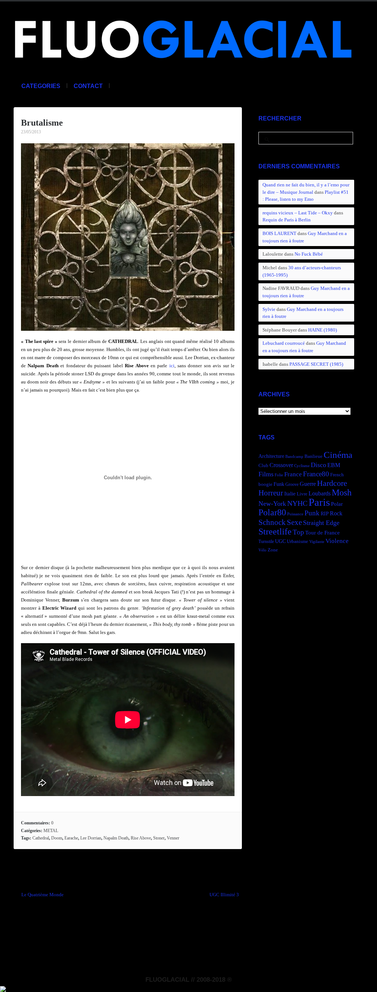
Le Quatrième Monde (42, 894)
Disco (318, 465)
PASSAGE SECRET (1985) (316, 364)
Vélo (262, 550)
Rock (336, 513)
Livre (302, 494)
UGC (280, 541)
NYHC (297, 503)
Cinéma (338, 455)
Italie (290, 493)
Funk (279, 484)
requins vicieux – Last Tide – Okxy (298, 212)
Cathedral (40, 838)
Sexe (294, 522)
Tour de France (322, 532)
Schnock (272, 522)
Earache (71, 838)
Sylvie (269, 309)
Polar (337, 504)
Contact (88, 86)
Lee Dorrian (90, 838)
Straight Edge (321, 522)
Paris (319, 502)
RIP (325, 513)
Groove (292, 484)
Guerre (308, 483)
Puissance (295, 514)
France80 (316, 474)
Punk (312, 513)
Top (298, 532)
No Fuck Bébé (309, 254)
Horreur (270, 492)
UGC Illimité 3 (224, 894)
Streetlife (275, 531)
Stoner (159, 838)
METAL (50, 830)
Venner (173, 838)
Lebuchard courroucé (284, 343)
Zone (273, 550)
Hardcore (332, 483)
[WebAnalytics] (3, 988)
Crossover (281, 465)
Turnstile (266, 541)
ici (172, 365)
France (293, 474)
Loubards (320, 493)
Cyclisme (302, 466)
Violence (337, 540)
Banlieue (313, 456)
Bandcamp (294, 457)
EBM (333, 465)
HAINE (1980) (322, 330)
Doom (56, 838)
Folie (279, 475)
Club (263, 465)
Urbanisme (297, 541)
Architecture (271, 456)
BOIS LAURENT (279, 233)
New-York (272, 503)
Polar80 (272, 512)
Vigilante (316, 542)
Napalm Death (115, 838)
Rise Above (141, 838)
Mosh (342, 492)
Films (266, 474)
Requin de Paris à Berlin (287, 219)
